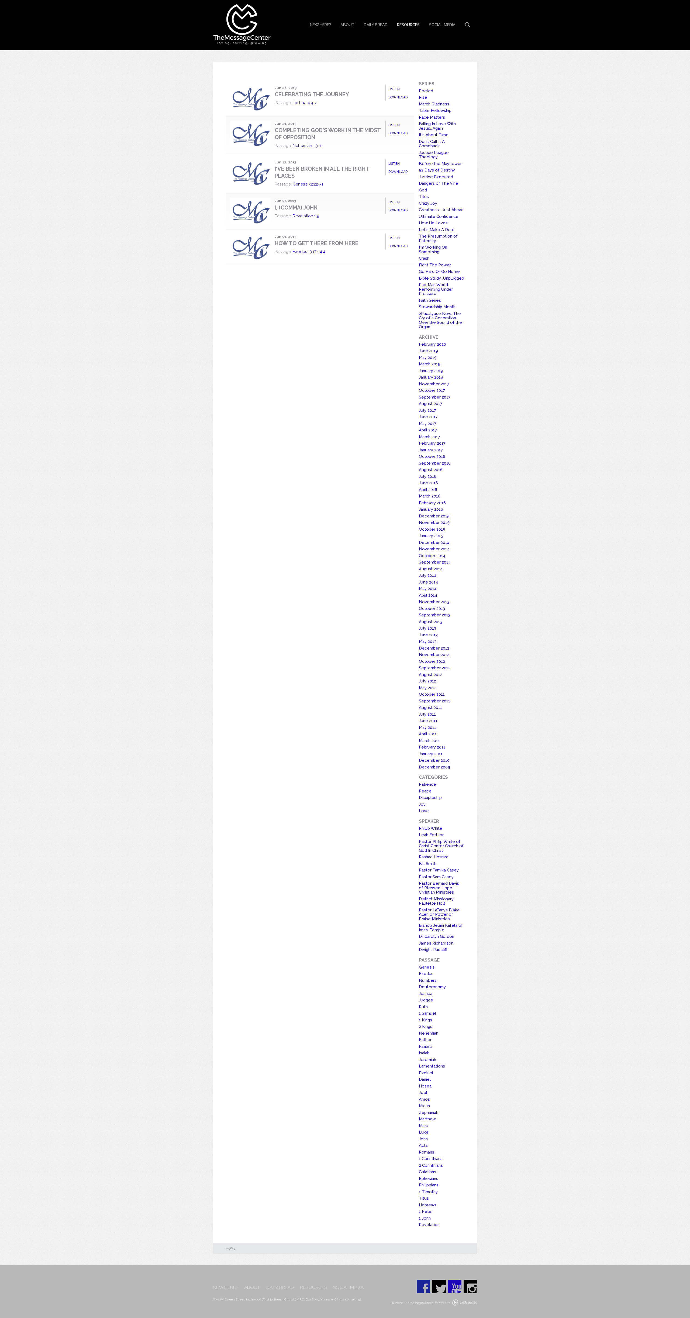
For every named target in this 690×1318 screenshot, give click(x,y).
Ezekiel (426, 1072)
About (347, 24)
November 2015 (434, 522)
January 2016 (431, 509)
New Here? (320, 24)
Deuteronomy (432, 986)
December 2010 (434, 760)
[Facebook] (423, 1286)
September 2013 (434, 615)
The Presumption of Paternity (438, 238)
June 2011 (428, 720)
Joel (423, 1092)
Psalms (426, 1046)
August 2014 (431, 569)
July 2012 (427, 681)
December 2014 (434, 542)
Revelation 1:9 (306, 216)
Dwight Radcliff (433, 949)
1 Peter (426, 1211)
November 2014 (434, 549)
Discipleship (430, 797)
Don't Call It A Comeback (432, 144)
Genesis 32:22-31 (308, 184)
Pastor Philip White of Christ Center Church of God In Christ (441, 846)
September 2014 (435, 562)
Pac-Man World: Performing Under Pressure (436, 289)
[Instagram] (470, 1286)
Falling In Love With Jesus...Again (437, 126)
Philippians (429, 1185)
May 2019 (428, 357)
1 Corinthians (431, 1158)
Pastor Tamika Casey (439, 870)
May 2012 (427, 687)
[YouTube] (454, 1286)
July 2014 (427, 575)
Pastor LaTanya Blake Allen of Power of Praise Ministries (439, 914)
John (423, 1139)
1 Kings (425, 1020)
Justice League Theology (434, 155)
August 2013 (430, 621)
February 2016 (432, 502)
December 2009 (434, 767)
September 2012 (434, 667)
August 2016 (431, 469)
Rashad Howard (433, 856)
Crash (424, 258)
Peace (425, 791)
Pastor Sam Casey (436, 876)
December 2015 (434, 516)
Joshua (425, 993)
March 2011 (429, 740)
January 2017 (431, 450)
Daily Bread (376, 24)
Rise (423, 97)
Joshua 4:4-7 (305, 102)
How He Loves (433, 223)
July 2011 (427, 714)
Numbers (428, 980)
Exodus (426, 973)
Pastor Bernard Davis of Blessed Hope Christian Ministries (439, 888)
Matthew (427, 1119)
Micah (424, 1105)
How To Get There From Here (316, 243)
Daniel (425, 1079)
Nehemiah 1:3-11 (308, 145)
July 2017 (427, 410)
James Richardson (436, 943)
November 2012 (434, 654)
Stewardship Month (437, 306)
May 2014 (428, 588)
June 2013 (428, 635)
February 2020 (432, 344)
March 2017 (429, 436)
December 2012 (434, 648)
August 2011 (430, 707)
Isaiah (424, 1053)
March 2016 (429, 496)
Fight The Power (435, 265)
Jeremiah (427, 1059)
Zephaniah (428, 1112)
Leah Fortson (431, 834)
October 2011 (432, 694)
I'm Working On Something (433, 249)
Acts (423, 1145)
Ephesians (428, 1178)
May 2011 (427, 727)
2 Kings (425, 1026)
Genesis (426, 967)
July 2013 (427, 628)
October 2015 (432, 529)
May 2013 (427, 641)
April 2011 (428, 734)
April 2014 (428, 595)
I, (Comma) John (296, 207)
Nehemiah (428, 1033)
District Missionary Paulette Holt (436, 901)
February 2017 (432, 443)
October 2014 (432, 555)
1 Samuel (427, 1013)
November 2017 (434, 384)
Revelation (429, 1224)
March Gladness (434, 104)
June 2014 (428, 582)
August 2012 (430, 674)
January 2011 (431, 753)
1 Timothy (428, 1191)
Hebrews (427, 1205)
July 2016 (427, 476)
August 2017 (430, 403)
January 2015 (431, 535)
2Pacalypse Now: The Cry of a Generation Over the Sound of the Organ (440, 320)
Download (398, 97)
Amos (424, 1099)
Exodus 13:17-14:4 (309, 251)
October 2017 (432, 390)
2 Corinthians (431, 1165)
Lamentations (432, 1066)
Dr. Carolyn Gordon (436, 936)
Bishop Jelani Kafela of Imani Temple (441, 927)
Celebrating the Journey (312, 94)
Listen (394, 89)
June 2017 (428, 416)
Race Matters (432, 117)
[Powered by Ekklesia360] (464, 1302)
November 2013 (434, 601)
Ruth (423, 1006)
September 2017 (434, 397)
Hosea (425, 1086)
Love (424, 810)
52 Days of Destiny (437, 170)
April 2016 (428, 489)
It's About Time (433, 134)
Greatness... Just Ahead (441, 209)
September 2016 (435, 463)
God (423, 190)
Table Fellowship (435, 110)
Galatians (427, 1171)
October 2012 (432, 661)
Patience (427, 784)
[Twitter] (439, 1286)
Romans (426, 1152)
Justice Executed (436, 176)
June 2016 (428, 482)
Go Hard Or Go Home (439, 271)
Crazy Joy (428, 203)
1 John (425, 1218)
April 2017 (428, 430)
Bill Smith (427, 863)
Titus (424, 196)
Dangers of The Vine (438, 183)
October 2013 (432, 608)
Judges (426, 1000)
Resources (408, 24)
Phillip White (430, 828)
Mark (423, 1125)
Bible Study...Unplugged (441, 278)
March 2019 (429, 364)
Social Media (442, 24)
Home (230, 1248)
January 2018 (431, 377)
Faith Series (430, 300)
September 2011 (434, 701)
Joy (422, 804)
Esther (425, 1039)
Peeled (426, 90)
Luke (424, 1132)
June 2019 (428, 350)
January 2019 (431, 370)
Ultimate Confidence (438, 216)
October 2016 (432, 456)
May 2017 (427, 423)
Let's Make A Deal (436, 229)
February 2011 (432, 747)
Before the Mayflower (440, 163)
